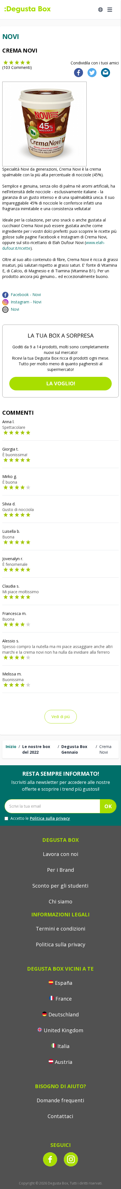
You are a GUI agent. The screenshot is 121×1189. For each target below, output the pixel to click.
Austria (63, 1061)
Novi (15, 309)
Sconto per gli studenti (60, 885)
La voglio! (60, 383)
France (63, 998)
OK (108, 806)
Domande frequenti (60, 1100)
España (63, 982)
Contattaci (60, 1116)
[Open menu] (109, 9)
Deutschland (63, 1014)
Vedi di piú (60, 716)
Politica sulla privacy (50, 818)
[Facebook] (77, 72)
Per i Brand (60, 869)
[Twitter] (91, 72)
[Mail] (104, 72)
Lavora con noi (60, 854)
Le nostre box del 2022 (36, 749)
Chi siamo (60, 901)
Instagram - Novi (26, 302)
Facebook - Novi (26, 294)
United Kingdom (63, 1030)
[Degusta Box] (28, 9)
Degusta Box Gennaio (74, 749)
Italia (63, 1046)
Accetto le (40, 818)
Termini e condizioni (60, 928)
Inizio (11, 746)
